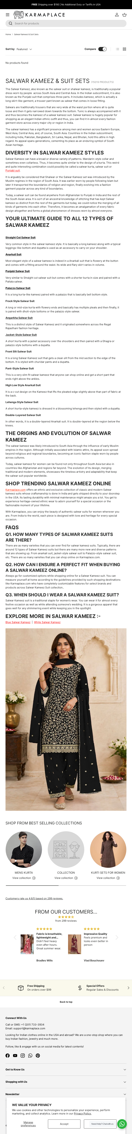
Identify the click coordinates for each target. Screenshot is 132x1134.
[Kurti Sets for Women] (108, 849)
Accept (64, 1124)
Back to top (66, 1001)
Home (8, 34)
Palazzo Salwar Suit (18, 288)
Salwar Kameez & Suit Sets (26, 34)
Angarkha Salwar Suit (19, 317)
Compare (90, 49)
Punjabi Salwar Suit (18, 271)
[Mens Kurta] (24, 849)
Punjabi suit (13, 170)
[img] (66, 917)
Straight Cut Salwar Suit (21, 237)
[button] (16, 937)
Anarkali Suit (13, 254)
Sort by (10, 49)
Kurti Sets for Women (108, 872)
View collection (63, 878)
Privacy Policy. (82, 1113)
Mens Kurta (24, 872)
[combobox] (66, 23)
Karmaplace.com (16, 489)
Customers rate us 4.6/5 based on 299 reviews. (34, 898)
